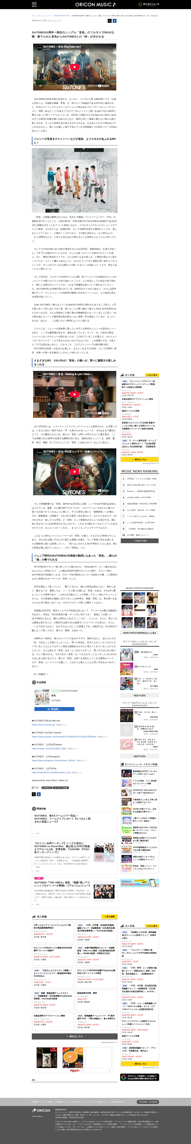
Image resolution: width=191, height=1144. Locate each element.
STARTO (47, 788)
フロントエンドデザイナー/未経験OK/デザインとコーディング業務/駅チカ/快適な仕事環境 (138, 384)
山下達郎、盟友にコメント (138, 535)
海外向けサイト (102, 1102)
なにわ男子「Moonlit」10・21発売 (141, 510)
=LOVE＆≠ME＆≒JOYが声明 (139, 497)
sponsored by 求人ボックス (109, 1042)
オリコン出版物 (46, 1102)
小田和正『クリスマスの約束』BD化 (142, 479)
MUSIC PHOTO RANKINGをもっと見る (139, 633)
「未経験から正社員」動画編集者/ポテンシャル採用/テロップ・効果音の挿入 (139, 935)
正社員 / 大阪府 (96, 932)
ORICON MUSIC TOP (62, 16)
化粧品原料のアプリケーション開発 (137, 399)
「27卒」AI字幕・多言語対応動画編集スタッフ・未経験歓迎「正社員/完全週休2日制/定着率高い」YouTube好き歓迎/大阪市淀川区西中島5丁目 (139, 988)
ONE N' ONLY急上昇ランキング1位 (141, 485)
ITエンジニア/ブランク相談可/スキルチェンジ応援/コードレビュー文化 (139, 1022)
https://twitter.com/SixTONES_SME (49, 748)
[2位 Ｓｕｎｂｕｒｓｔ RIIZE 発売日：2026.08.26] (139, 675)
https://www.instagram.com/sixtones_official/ (53, 760)
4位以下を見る (140, 695)
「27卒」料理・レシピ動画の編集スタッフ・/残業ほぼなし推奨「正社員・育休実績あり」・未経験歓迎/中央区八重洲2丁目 (139, 971)
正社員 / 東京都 (52, 931)
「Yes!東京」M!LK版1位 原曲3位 (140, 529)
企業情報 (154, 1102)
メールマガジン (88, 1102)
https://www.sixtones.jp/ (43, 724)
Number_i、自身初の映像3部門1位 (141, 491)
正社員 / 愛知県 (87, 997)
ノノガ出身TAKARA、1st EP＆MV (141, 523)
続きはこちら (76, 1036)
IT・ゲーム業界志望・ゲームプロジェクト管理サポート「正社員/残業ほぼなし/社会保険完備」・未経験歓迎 (139, 443)
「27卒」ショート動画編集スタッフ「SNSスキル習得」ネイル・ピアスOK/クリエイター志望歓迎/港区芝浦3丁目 (139, 1006)
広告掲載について (61, 1102)
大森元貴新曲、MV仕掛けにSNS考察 (142, 504)
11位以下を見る (141, 541)
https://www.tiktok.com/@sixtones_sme (51, 772)
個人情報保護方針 (117, 1102)
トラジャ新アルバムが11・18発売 (140, 516)
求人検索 (110, 916)
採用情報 (144, 1102)
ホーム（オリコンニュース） (42, 16)
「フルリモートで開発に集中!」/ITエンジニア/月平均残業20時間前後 (139, 953)
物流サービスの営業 (130, 411)
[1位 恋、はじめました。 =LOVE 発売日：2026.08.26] (139, 660)
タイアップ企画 (60, 788)
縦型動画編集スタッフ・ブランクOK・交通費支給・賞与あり (139, 1049)
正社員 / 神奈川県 (96, 976)
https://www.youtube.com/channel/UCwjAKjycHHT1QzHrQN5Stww (64, 736)
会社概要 (35, 1102)
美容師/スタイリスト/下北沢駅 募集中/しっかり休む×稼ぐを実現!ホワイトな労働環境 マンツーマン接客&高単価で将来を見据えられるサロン (138, 426)
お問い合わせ (75, 1102)
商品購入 (55, 709)
